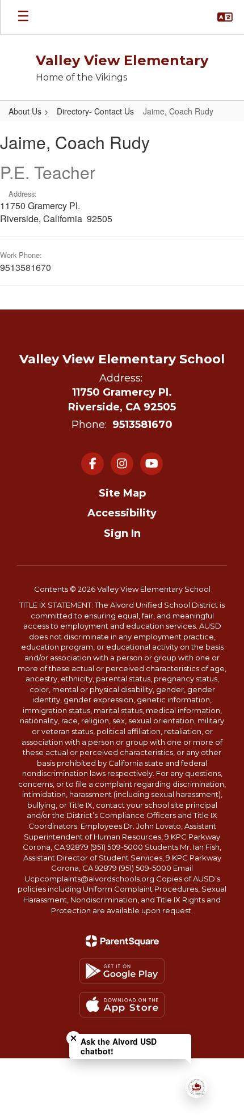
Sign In (122, 533)
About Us (25, 111)
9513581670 (142, 424)
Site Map (122, 493)
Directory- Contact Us (95, 111)
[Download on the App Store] (122, 1005)
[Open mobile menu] (23, 17)
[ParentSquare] (122, 940)
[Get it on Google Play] (122, 970)
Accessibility (122, 513)
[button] (225, 17)
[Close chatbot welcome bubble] (73, 1038)
